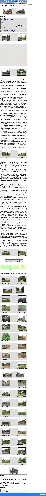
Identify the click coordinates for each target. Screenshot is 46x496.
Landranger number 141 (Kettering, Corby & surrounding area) (11, 31)
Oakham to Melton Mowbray (4, 491)
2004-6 (12, 0)
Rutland (9, 19)
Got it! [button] (42, 494)
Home (2, 0)
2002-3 (8, 0)
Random (13, 1)
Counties (9, 1)
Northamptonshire (12, 19)
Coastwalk (2, 1)
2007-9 (15, 0)
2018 (21, 0)
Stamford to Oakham (3, 490)
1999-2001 (5, 0)
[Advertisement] (30, 15)
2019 (23, 0)
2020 (26, 0)
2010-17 (18, 0)
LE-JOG (6, 1)
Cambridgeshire (6, 19)
